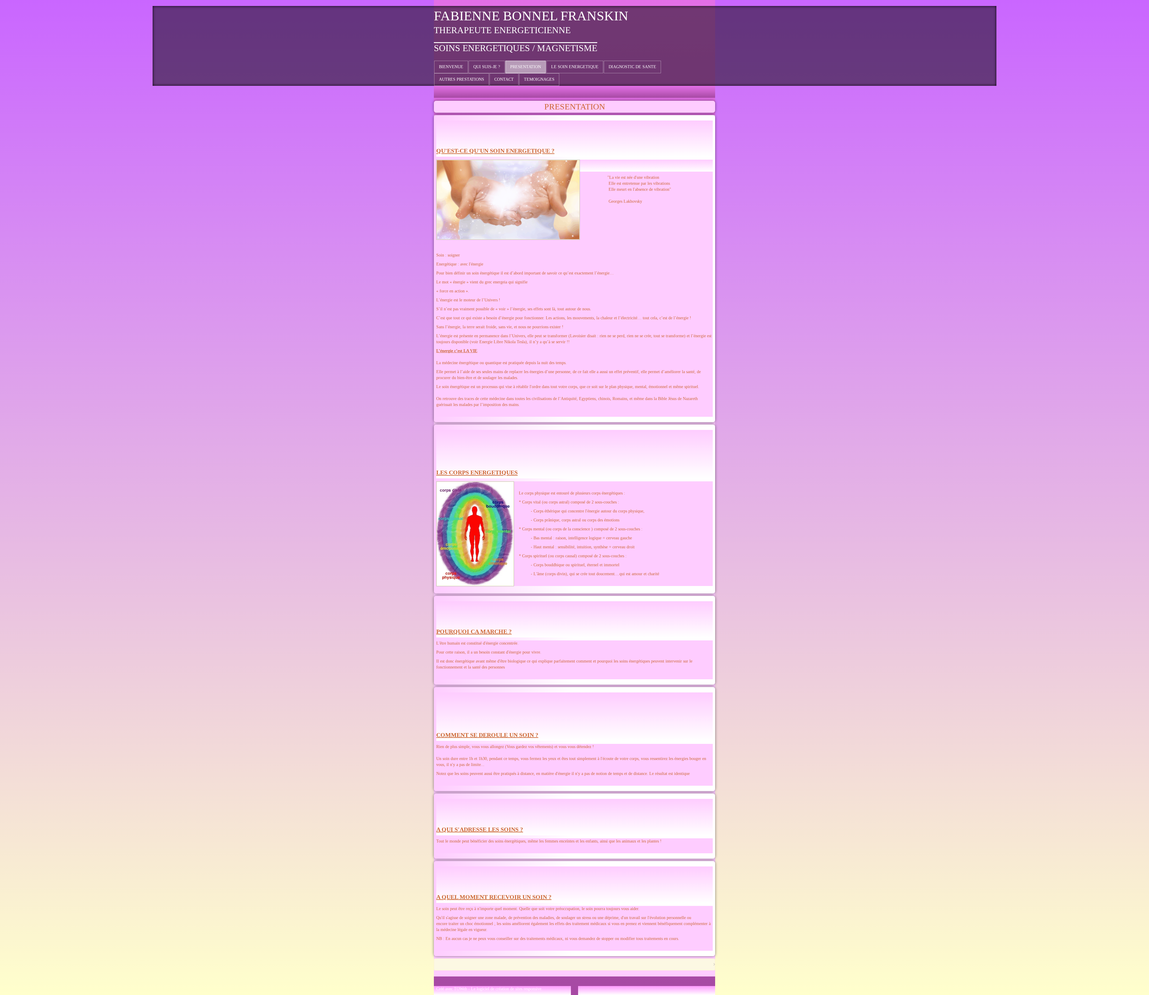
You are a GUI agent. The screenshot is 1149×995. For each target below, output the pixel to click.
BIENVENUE (451, 67)
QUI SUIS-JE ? (486, 67)
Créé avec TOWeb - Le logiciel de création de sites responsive (488, 989)
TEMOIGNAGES (539, 79)
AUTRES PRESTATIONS (461, 79)
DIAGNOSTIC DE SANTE (632, 67)
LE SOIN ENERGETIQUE (574, 67)
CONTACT (504, 79)
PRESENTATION (525, 67)
